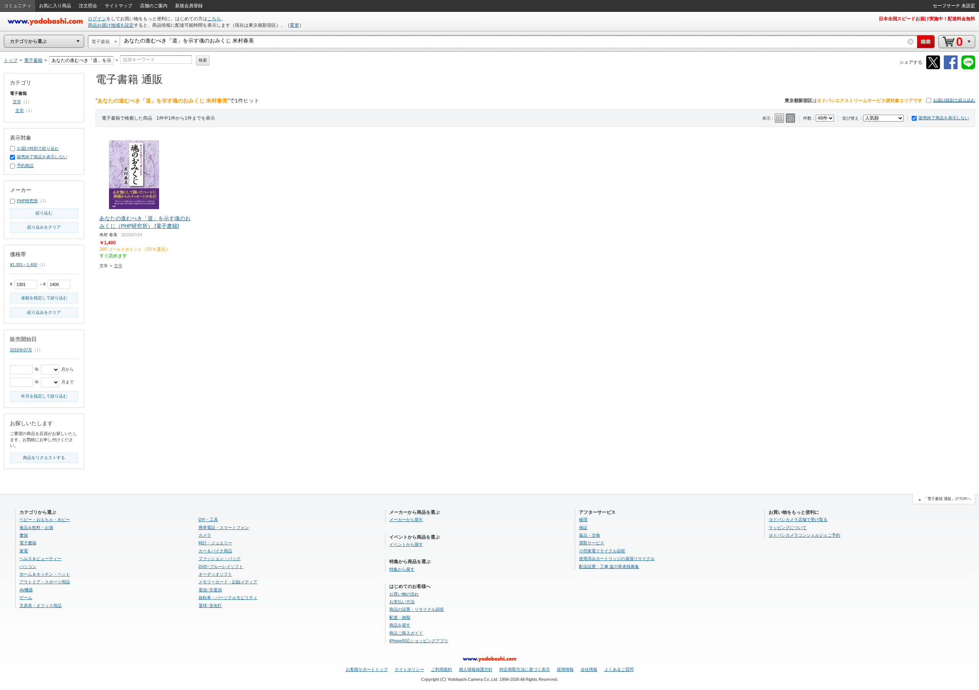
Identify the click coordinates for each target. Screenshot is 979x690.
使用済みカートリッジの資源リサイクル (617, 558)
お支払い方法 (402, 601)
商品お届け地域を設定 (111, 25)
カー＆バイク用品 (215, 551)
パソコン (28, 566)
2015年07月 (21, 349)
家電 (24, 551)
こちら (214, 18)
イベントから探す (406, 544)
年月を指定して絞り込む (44, 396)
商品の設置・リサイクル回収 (416, 609)
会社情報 (589, 669)
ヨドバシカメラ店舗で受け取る (798, 519)
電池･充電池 (210, 590)
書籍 (24, 535)
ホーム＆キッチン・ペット (45, 574)
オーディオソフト (215, 574)
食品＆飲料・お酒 (36, 527)
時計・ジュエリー (215, 543)
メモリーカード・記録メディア (227, 582)
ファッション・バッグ (219, 558)
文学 (118, 265)
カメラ (204, 535)
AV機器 (26, 590)
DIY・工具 (208, 519)
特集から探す (402, 569)
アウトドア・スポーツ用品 (45, 582)
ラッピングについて (788, 527)
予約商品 (25, 165)
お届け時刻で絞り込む (954, 100)
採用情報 (565, 669)
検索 (202, 60)
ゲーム (26, 597)
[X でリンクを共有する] (933, 68)
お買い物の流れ (404, 594)
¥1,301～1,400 (23, 264)
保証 (583, 527)
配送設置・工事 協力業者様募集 (609, 566)
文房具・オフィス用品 (41, 605)
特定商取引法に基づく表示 (524, 669)
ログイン (97, 18)
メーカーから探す (406, 519)
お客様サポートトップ (367, 669)
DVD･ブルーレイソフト (220, 566)
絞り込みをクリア (44, 227)
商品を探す (399, 625)
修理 (583, 519)
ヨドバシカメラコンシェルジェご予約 (804, 535)
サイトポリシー (409, 669)
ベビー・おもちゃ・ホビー (45, 519)
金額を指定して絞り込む (44, 297)
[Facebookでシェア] (951, 68)
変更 (294, 25)
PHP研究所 (27, 200)
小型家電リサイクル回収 (602, 551)
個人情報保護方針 (476, 669)
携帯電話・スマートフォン (223, 527)
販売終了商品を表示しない (944, 117)
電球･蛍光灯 (210, 605)
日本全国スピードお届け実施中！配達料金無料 (927, 18)
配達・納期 (399, 617)
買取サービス (591, 543)
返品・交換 (589, 535)
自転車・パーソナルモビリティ (227, 597)
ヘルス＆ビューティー (41, 558)
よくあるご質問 (619, 669)
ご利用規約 (441, 669)
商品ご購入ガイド (406, 633)
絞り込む (44, 213)
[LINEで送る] (968, 68)
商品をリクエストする (44, 457)
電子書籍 (28, 543)
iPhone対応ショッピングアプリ (418, 640)
